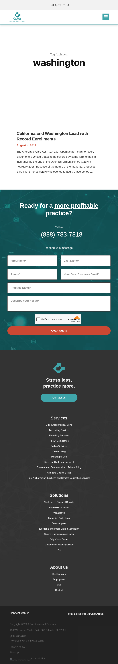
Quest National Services (43, 624)
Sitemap (14, 652)
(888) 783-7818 (60, 4)
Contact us (59, 397)
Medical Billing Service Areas (86, 613)
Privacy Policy (17, 646)
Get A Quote (59, 330)
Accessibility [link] (38, 658)
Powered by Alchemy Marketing (27, 640)
